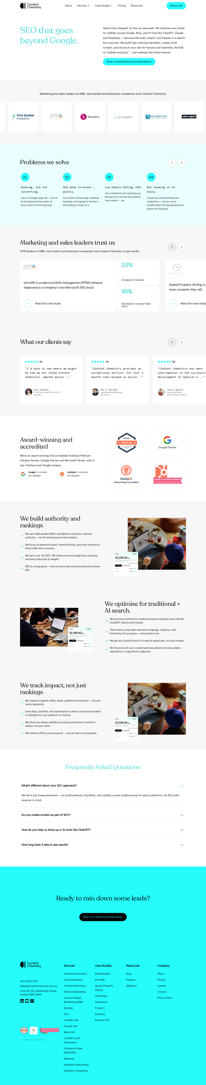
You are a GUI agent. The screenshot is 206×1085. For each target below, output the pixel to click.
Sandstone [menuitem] (101, 1002)
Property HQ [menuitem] (102, 1020)
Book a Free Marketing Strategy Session (129, 62)
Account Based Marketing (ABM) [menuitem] (73, 1000)
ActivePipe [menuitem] (101, 996)
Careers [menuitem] (161, 986)
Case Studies (102, 6)
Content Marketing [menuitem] (75, 986)
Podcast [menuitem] (130, 980)
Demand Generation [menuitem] (75, 974)
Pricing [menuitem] (161, 980)
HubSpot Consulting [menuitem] (75, 1071)
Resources (137, 6)
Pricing (122, 6)
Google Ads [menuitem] (70, 1026)
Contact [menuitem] (162, 992)
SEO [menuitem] (66, 1014)
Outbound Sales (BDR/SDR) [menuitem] (73, 1050)
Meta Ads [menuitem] (69, 1032)
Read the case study (48, 303)
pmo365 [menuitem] (100, 980)
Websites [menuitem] (69, 1059)
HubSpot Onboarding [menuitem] (76, 1065)
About (68, 6)
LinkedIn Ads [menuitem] (71, 1020)
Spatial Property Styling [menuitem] (104, 988)
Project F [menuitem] (100, 1008)
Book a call (176, 6)
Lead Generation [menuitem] (73, 980)
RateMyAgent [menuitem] (102, 974)
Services (82, 6)
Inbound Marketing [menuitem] (75, 992)
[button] (172, 162)
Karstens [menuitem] (100, 1014)
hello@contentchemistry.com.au (39, 986)
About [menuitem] (160, 974)
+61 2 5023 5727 (29, 981)
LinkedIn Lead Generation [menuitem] (72, 1040)
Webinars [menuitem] (131, 986)
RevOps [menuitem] (68, 1008)
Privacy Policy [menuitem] (165, 998)
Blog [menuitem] (128, 974)
